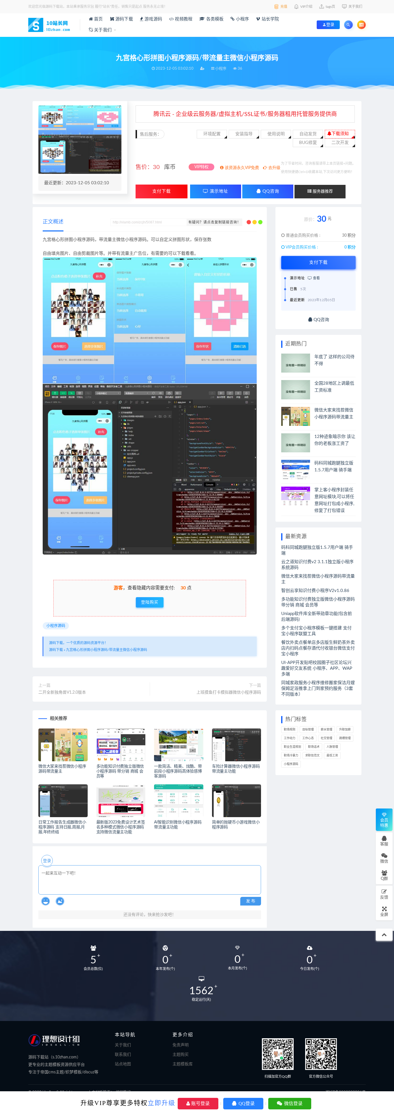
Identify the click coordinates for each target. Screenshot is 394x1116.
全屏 (384, 915)
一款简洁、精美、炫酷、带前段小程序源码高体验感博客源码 (178, 771)
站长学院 (269, 19)
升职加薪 (345, 729)
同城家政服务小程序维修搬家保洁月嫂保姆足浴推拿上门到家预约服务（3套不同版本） (318, 688)
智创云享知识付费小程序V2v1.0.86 (315, 591)
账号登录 (200, 1103)
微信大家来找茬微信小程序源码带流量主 (318, 579)
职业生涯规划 (292, 746)
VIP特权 (201, 167)
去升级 (273, 168)
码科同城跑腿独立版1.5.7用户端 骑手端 (317, 550)
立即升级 (161, 1102)
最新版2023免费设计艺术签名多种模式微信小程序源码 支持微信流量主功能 (120, 827)
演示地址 (218, 191)
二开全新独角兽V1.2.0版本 (62, 692)
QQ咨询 (270, 191)
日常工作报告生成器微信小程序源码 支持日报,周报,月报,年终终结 (62, 827)
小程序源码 (55, 626)
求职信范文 (312, 755)
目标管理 (308, 729)
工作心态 (308, 738)
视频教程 (183, 19)
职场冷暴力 (291, 755)
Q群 (384, 879)
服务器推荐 (322, 191)
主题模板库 (182, 1064)
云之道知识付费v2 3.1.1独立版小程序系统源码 (317, 565)
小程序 (242, 19)
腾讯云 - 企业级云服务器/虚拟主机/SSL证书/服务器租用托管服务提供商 (245, 114)
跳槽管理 (345, 738)
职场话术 (314, 746)
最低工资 (332, 755)
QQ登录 (246, 1103)
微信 (384, 861)
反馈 (384, 897)
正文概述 (53, 222)
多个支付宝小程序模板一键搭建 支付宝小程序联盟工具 (316, 631)
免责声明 (180, 1045)
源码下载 (123, 19)
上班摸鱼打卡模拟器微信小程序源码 (228, 692)
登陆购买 (149, 602)
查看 (316, 278)
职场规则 (289, 729)
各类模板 (214, 19)
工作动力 (289, 738)
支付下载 (161, 191)
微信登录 (293, 1103)
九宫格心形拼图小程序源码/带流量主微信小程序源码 (106, 650)
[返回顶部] (384, 935)
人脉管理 (332, 746)
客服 (384, 844)
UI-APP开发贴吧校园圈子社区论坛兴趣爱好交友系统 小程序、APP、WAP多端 (316, 668)
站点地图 (123, 1064)
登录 (47, 861)
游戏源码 (152, 19)
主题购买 (180, 1055)
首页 (98, 19)
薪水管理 (326, 729)
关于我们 (102, 30)
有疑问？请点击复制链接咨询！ (214, 222)
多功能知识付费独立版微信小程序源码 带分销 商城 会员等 (120, 771)
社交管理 (326, 738)
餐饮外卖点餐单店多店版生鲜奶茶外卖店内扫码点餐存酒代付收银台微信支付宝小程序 (318, 648)
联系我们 (123, 1055)
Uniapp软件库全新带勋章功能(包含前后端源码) (316, 617)
